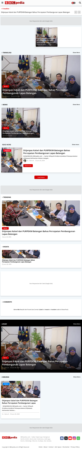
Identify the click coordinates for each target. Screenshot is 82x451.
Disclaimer (66, 447)
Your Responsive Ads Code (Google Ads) (41, 283)
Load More (41, 177)
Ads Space (58, 447)
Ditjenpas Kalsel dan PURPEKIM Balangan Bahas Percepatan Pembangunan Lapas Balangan (35, 12)
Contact (51, 447)
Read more (28, 165)
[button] (75, 12)
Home (40, 447)
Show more (75, 144)
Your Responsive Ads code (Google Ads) (41, 21)
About (46, 447)
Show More (76, 52)
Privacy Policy (75, 447)
